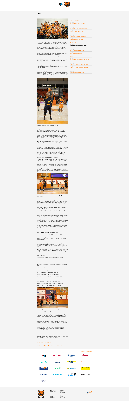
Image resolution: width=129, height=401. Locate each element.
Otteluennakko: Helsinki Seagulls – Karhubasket (78, 45)
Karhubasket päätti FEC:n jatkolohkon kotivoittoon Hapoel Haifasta (79, 56)
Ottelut (50, 9)
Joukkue (45, 9)
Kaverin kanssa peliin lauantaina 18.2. (76, 39)
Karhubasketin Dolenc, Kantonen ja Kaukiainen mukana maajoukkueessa (79, 42)
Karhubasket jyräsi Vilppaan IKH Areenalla (77, 47)
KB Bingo (77, 9)
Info (73, 9)
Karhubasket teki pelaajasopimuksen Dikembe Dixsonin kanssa (80, 25)
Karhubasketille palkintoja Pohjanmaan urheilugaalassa (79, 64)
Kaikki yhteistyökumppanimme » (86, 351)
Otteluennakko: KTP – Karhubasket (76, 69)
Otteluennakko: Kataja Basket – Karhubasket (77, 23)
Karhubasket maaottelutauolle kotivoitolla (77, 31)
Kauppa (88, 9)
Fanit (64, 9)
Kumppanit (68, 9)
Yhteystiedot (83, 9)
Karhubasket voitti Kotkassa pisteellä (76, 61)
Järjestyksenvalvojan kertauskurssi (76, 53)
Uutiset (40, 9)
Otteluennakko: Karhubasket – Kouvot (76, 33)
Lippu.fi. (60, 337)
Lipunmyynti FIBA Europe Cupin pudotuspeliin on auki (79, 28)
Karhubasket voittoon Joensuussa (75, 20)
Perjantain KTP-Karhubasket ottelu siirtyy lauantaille (79, 67)
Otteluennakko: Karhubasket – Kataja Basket (77, 18)
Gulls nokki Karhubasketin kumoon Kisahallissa (78, 36)
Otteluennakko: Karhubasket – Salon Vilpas (77, 50)
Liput (56, 9)
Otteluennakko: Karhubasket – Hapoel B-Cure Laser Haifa (79, 59)
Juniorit (59, 9)
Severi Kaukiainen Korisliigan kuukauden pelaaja (78, 72)
